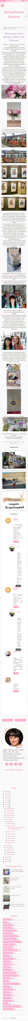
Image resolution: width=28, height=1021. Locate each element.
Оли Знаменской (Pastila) (9, 275)
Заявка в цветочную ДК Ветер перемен (14, 507)
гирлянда (7, 961)
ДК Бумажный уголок (10, 936)
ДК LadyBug (7, 925)
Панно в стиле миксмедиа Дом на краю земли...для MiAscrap (18, 905)
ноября (8, 811)
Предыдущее (20, 720)
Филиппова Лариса (16, 588)
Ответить (16, 541)
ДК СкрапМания (9, 945)
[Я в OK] (21, 764)
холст (5, 1003)
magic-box (7, 919)
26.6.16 (7, 442)
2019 (6, 800)
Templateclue (12, 1018)
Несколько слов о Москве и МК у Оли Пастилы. (16, 828)
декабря (9, 808)
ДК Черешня (7, 947)
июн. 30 (10, 823)
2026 (6, 791)
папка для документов (11, 984)
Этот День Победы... (15, 895)
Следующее (7, 720)
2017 (6, 804)
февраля (9, 852)
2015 (6, 857)
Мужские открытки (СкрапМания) (15, 879)
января (8, 854)
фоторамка (7, 1001)
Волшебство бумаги (14, 14)
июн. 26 (10, 825)
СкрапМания (8, 953)
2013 (6, 861)
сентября (9, 815)
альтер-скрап (8, 959)
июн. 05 (10, 838)
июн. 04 (10, 840)
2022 (6, 793)
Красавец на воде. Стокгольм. (14, 488)
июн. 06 (10, 836)
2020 (6, 798)
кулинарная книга (9, 973)
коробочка (7, 970)
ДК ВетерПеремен (9, 939)
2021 (6, 796)
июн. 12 (10, 834)
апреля (8, 848)
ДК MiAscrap (7, 928)
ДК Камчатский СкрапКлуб (12, 942)
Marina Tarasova (17, 651)
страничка (7, 995)
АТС (5, 922)
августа (8, 817)
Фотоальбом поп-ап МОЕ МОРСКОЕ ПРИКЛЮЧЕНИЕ (17, 870)
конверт (6, 967)
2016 (6, 807)
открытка (7, 978)
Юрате (12, 442)
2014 (6, 859)
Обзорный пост (14, 443)
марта (8, 850)
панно (6, 981)
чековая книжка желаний (12, 1006)
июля (8, 819)
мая (7, 846)
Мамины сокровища (10, 950)
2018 (6, 802)
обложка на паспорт (10, 975)
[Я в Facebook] (7, 764)
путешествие (8, 989)
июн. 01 (10, 843)
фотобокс (7, 998)
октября (9, 813)
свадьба (6, 992)
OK (14, 678)
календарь (7, 964)
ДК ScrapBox (7, 933)
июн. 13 (10, 832)
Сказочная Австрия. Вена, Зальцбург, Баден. (14, 467)
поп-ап (6, 987)
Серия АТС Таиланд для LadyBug (16, 887)
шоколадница (8, 1009)
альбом (6, 956)
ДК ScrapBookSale (9, 931)
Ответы (13, 544)
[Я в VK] (12, 764)
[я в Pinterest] (16, 764)
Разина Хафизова (16, 519)
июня (8, 821)
